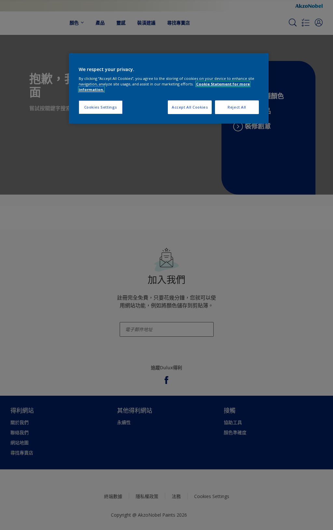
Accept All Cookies (190, 107)
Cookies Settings (100, 107)
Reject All (237, 107)
